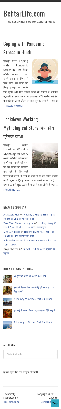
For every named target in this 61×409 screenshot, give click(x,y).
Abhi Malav (9, 240)
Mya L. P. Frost (11, 231)
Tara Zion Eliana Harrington (18, 223)
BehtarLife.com (24, 13)
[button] (30, 29)
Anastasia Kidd (11, 214)
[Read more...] (14, 105)
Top (55, 403)
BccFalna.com (11, 401)
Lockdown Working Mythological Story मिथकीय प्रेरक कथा (28, 128)
